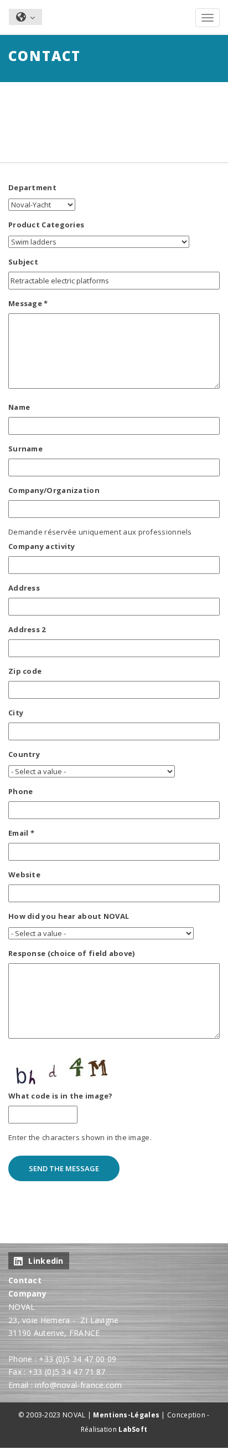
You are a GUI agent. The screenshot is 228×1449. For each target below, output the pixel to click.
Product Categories (46, 225)
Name (19, 407)
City (15, 713)
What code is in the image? (60, 1096)
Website (24, 874)
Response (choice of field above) (71, 953)
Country (24, 754)
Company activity (41, 546)
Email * (21, 833)
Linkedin (45, 1260)
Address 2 (27, 629)
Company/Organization (54, 490)
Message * (28, 303)
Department (32, 187)
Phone (20, 791)
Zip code (25, 671)
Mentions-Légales (126, 1415)
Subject (23, 262)
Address (24, 588)
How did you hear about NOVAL (68, 916)
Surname (25, 449)
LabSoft (132, 1429)
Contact (25, 1280)
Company (27, 1293)
